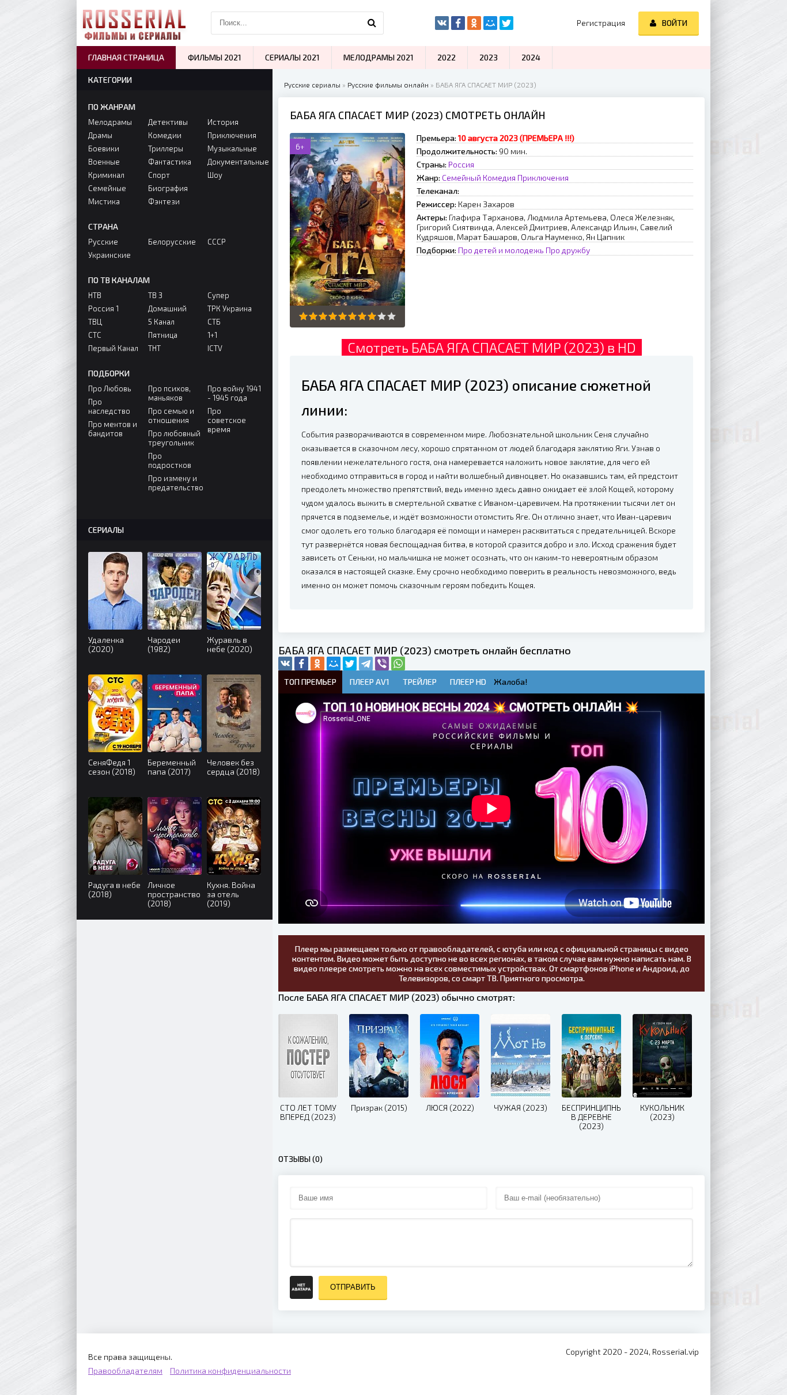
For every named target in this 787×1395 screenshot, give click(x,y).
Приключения (543, 177)
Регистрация (601, 23)
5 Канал (161, 321)
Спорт (159, 175)
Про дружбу (568, 250)
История (223, 122)
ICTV (214, 348)
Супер (218, 295)
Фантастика (169, 161)
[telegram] (366, 663)
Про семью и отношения (171, 415)
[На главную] (134, 23)
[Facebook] (301, 663)
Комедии (164, 135)
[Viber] (382, 663)
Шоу (214, 175)
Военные (104, 161)
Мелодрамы (110, 122)
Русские (103, 241)
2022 (446, 57)
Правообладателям (125, 1370)
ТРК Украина (229, 308)
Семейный (461, 177)
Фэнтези (164, 201)
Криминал (106, 175)
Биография (168, 188)
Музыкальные (232, 148)
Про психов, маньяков (169, 393)
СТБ (214, 321)
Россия (461, 164)
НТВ (94, 295)
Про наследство (109, 406)
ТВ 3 (155, 295)
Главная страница (126, 57)
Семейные (107, 188)
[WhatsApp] (398, 663)
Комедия (499, 177)
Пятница (162, 335)
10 (391, 316)
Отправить (353, 1287)
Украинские (109, 255)
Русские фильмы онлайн (388, 85)
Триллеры (165, 148)
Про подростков (169, 460)
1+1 (212, 335)
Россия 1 (103, 308)
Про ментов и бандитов (112, 429)
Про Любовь (109, 388)
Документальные (234, 161)
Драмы (100, 135)
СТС (94, 335)
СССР (216, 241)
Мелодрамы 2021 (378, 57)
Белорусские (172, 241)
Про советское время (226, 420)
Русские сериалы (312, 85)
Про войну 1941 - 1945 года (234, 393)
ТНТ (154, 348)
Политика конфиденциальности (230, 1370)
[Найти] (372, 23)
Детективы (168, 122)
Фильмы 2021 (214, 57)
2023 (488, 57)
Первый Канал (113, 348)
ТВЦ (95, 321)
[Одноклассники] (317, 663)
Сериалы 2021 (292, 57)
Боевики (103, 148)
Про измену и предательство (175, 483)
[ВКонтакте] (285, 663)
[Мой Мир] (333, 663)
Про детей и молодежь (501, 250)
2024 (530, 57)
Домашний (167, 308)
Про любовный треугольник (174, 438)
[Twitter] (350, 663)
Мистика (104, 201)
